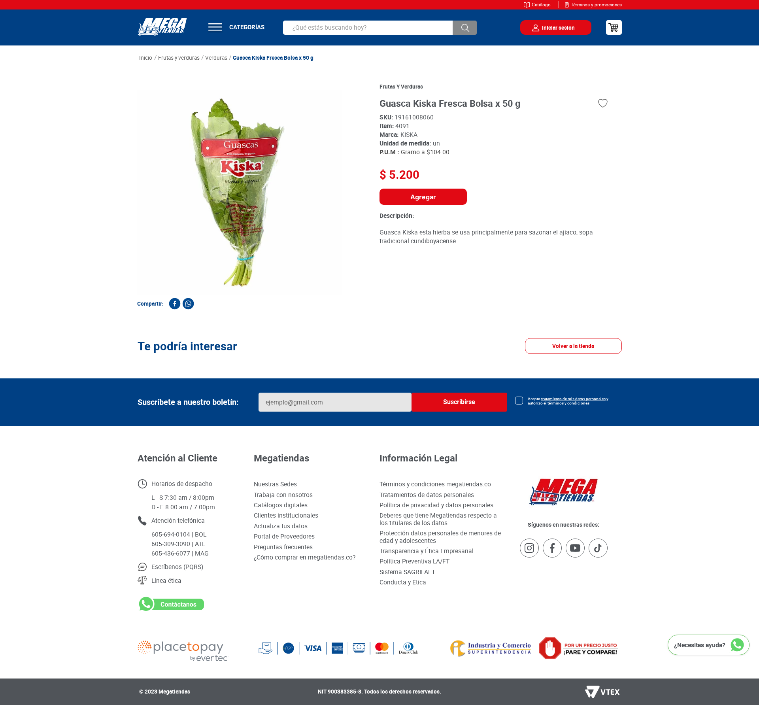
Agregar (423, 197)
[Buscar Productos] (465, 28)
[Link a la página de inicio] (146, 58)
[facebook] (175, 304)
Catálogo (541, 5)
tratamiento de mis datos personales (573, 597)
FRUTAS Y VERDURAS (179, 57)
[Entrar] (550, 27)
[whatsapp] (188, 304)
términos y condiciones (568, 601)
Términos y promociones (596, 5)
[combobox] (380, 28)
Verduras (216, 57)
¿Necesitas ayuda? (699, 645)
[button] (119, 453)
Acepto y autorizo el (568, 599)
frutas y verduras (401, 86)
